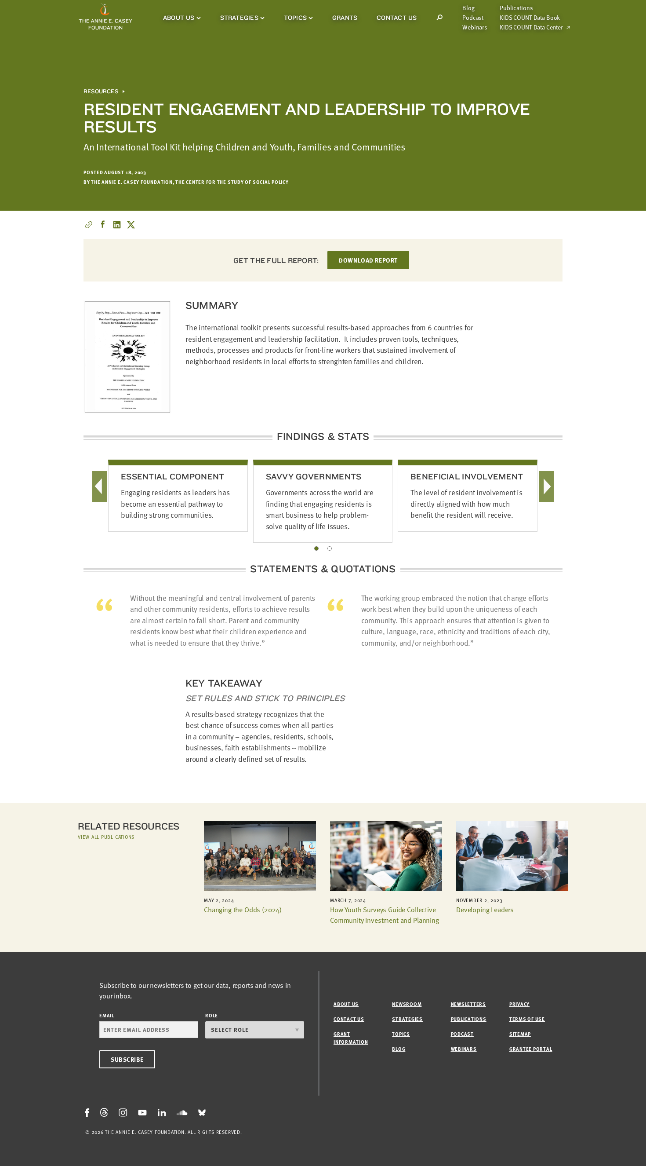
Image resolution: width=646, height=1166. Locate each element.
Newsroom (406, 1004)
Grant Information (351, 1037)
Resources (100, 91)
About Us (179, 18)
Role (211, 1015)
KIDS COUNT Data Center (531, 27)
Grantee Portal (530, 1049)
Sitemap (520, 1034)
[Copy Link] (88, 224)
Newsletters (468, 1004)
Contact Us (397, 18)
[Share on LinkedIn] (117, 224)
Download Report (368, 260)
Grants (344, 18)
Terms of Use (527, 1019)
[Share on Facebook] (103, 224)
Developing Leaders (485, 909)
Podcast (472, 18)
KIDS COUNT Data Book (530, 18)
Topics (295, 18)
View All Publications (106, 837)
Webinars (474, 27)
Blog (468, 8)
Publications (516, 8)
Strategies (239, 18)
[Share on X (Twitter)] (131, 224)
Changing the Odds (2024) (243, 909)
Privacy (519, 1004)
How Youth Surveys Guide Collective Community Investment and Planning (384, 914)
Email (106, 1015)
